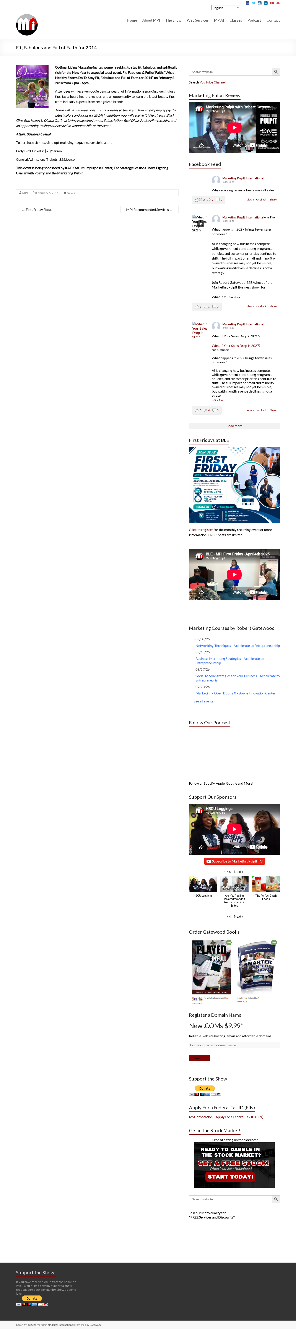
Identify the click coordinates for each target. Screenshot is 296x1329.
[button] (239, 871)
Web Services (198, 20)
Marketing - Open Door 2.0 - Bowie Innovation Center (235, 693)
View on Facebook (257, 199)
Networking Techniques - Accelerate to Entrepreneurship (237, 645)
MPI (25, 193)
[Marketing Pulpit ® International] (27, 16)
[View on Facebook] (200, 330)
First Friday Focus (37, 209)
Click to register (201, 529)
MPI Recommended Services (149, 209)
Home (132, 20)
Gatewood (95, 1324)
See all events (203, 701)
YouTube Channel (213, 82)
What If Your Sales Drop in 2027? (236, 345)
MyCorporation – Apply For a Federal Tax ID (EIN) (226, 1117)
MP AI (219, 20)
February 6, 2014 (47, 193)
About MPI (151, 20)
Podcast (254, 20)
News (71, 193)
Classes (235, 20)
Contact (273, 20)
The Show (173, 20)
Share (273, 199)
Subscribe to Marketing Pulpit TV (237, 861)
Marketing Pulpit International (243, 178)
